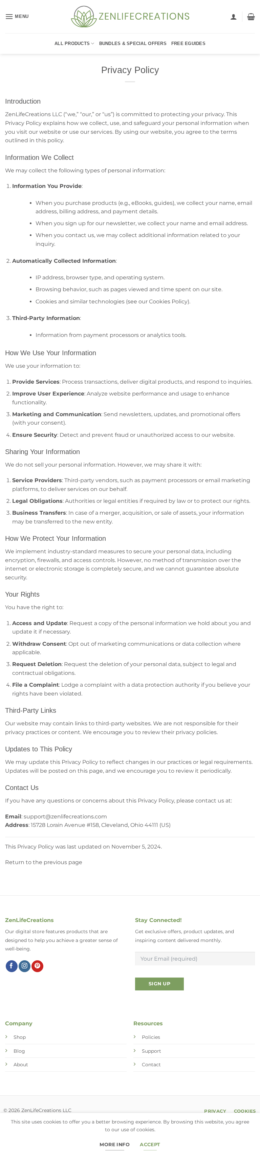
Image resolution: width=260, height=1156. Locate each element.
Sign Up (159, 984)
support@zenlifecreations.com (65, 816)
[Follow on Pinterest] (37, 966)
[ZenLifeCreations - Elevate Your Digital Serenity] (130, 16)
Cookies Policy (168, 301)
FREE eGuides (188, 43)
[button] (17, 16)
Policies (151, 1037)
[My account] (233, 16)
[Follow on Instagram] (24, 966)
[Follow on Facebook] (12, 966)
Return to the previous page (43, 862)
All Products (72, 43)
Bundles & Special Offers (133, 43)
